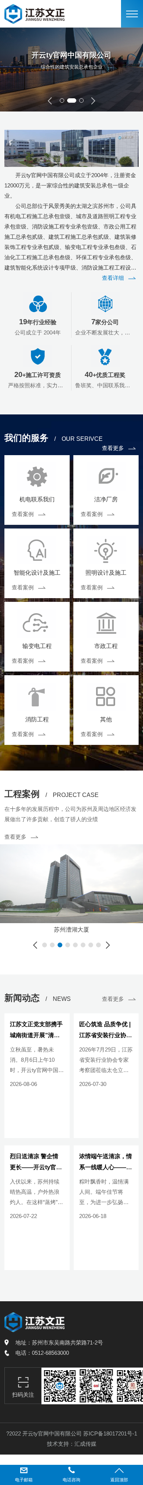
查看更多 (113, 448)
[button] (62, 100)
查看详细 (113, 278)
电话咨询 (71, 1479)
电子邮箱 (24, 1479)
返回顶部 (119, 1479)
